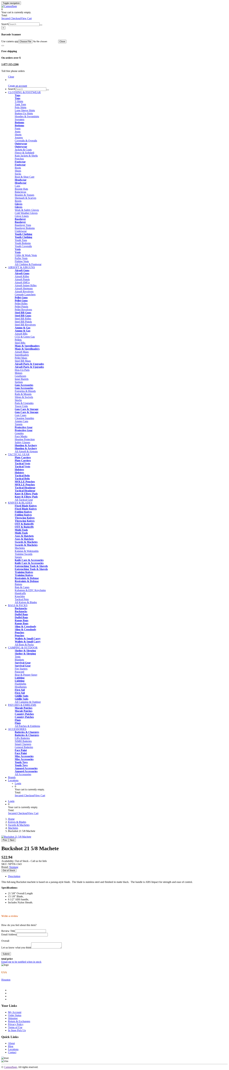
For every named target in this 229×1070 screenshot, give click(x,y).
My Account (14, 1012)
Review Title (8, 931)
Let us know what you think (16, 947)
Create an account (17, 85)
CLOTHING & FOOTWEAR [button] (24, 92)
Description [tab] (14, 876)
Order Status (14, 1015)
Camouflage (10, 1067)
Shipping (13, 1018)
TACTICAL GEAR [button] (19, 454)
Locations (13, 780)
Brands (12, 777)
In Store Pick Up (17, 1030)
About (11, 1043)
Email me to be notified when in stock (21, 961)
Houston (5, 979)
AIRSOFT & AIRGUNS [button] (21, 267)
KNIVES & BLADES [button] (20, 502)
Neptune (13, 867)
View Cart (26, 18)
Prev (5, 840)
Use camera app (9, 41)
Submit (6, 954)
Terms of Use (15, 1027)
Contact (12, 1052)
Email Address (9, 934)
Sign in (12, 79)
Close (62, 41)
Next (12, 840)
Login (18, 783)
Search (5, 24)
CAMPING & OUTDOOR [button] (23, 647)
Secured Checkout (11, 18)
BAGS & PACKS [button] (17, 605)
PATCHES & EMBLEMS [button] (22, 704)
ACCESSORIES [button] (17, 729)
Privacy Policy (15, 1024)
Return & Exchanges (19, 1021)
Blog (10, 1046)
